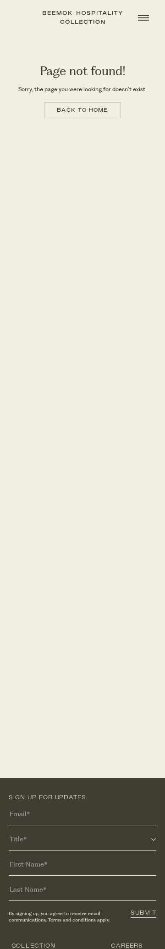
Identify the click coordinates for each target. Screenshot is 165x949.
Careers (127, 946)
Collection (33, 946)
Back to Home (82, 110)
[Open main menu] (143, 18)
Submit (143, 913)
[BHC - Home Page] (82, 17)
